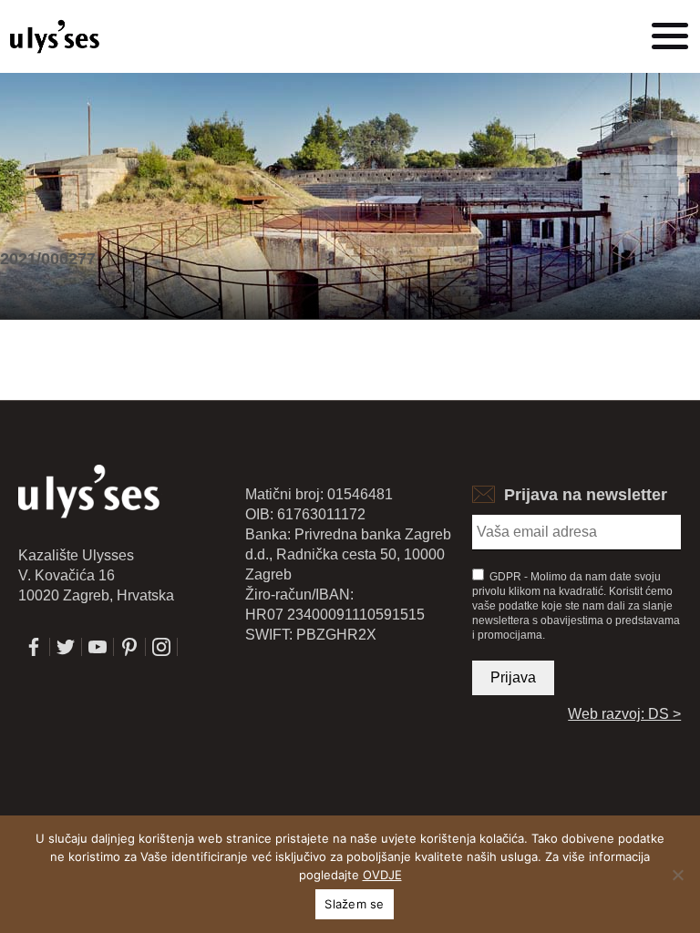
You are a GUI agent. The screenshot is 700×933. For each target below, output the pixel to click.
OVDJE (382, 874)
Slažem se (354, 904)
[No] (677, 875)
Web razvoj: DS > (624, 714)
